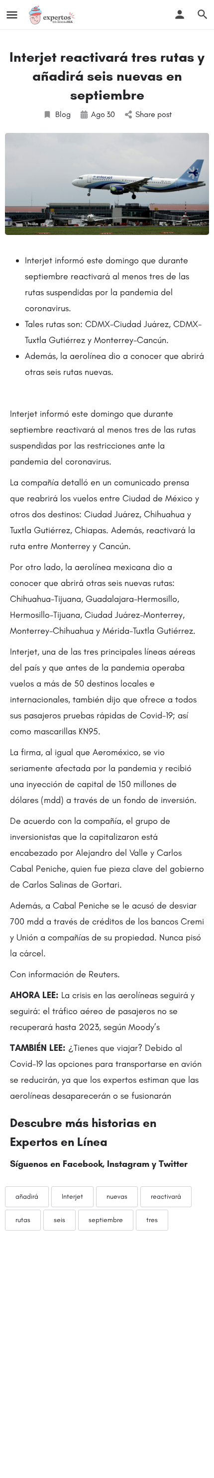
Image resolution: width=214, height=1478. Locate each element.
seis (59, 1220)
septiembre (106, 1220)
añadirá (26, 1196)
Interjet (72, 1196)
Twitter (173, 1163)
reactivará (166, 1196)
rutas (22, 1220)
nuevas (117, 1196)
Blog (63, 114)
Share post (153, 114)
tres (152, 1220)
